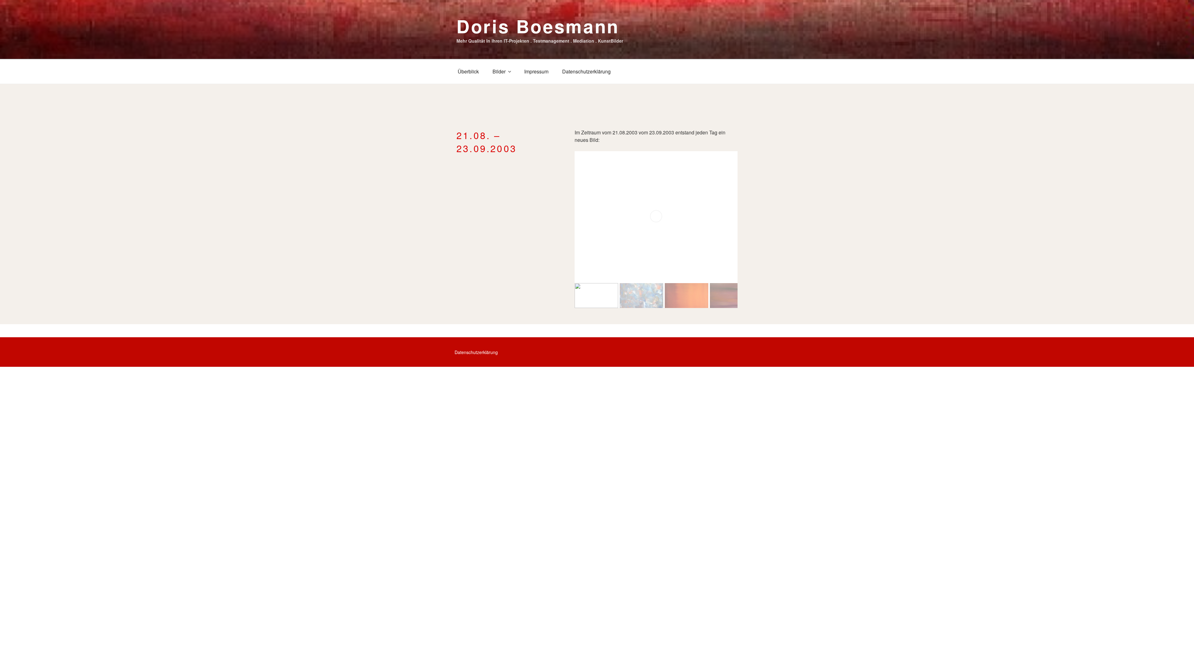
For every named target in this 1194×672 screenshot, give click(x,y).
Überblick (468, 71)
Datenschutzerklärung (586, 71)
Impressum (536, 71)
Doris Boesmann (537, 26)
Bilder (499, 71)
